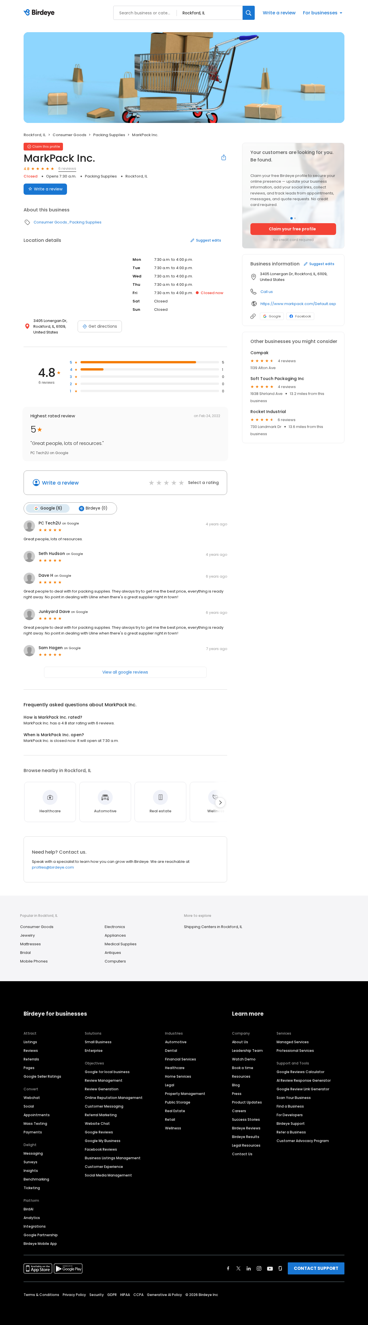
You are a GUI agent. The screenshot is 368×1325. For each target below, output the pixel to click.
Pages (29, 1067)
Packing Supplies (109, 135)
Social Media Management (108, 1175)
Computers (115, 961)
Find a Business (290, 1106)
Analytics (32, 1217)
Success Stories (246, 1119)
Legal (169, 1085)
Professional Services (295, 1050)
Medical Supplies (121, 944)
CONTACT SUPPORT (316, 1268)
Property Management (185, 1093)
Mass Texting (35, 1123)
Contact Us (242, 1154)
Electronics (115, 926)
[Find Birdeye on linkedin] (248, 1268)
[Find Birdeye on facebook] (228, 1268)
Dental (171, 1050)
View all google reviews (125, 672)
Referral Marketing (101, 1114)
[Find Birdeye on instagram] (259, 1268)
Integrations (35, 1226)
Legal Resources (246, 1145)
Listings (30, 1041)
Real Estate (175, 1110)
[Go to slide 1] (291, 218)
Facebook (303, 316)
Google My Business (102, 1140)
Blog (236, 1085)
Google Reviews (99, 1132)
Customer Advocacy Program (303, 1140)
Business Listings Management (113, 1158)
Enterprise (94, 1050)
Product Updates (247, 1102)
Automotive (176, 1041)
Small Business (98, 1041)
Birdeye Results (245, 1136)
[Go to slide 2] (295, 218)
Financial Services (180, 1059)
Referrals (31, 1059)
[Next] (220, 802)
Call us (266, 291)
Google (275, 316)
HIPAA (125, 1294)
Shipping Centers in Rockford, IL (213, 926)
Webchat (32, 1097)
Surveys (30, 1162)
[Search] (249, 13)
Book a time (242, 1067)
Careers (239, 1110)
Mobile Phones (34, 961)
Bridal (25, 952)
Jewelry (27, 935)
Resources (241, 1076)
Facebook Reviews (101, 1149)
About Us (240, 1041)
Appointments (37, 1114)
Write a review (279, 12)
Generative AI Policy (164, 1294)
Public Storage (177, 1102)
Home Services (178, 1076)
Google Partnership (41, 1235)
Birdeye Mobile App (40, 1243)
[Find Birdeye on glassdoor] (280, 1268)
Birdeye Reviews (246, 1128)
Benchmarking (36, 1179)
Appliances (115, 935)
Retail (170, 1119)
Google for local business (107, 1071)
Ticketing (32, 1187)
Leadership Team (247, 1050)
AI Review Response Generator (304, 1080)
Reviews (31, 1050)
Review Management (103, 1080)
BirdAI (28, 1209)
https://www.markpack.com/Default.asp (298, 303)
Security (96, 1294)
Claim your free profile (292, 229)
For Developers (290, 1114)
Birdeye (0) (96, 508)
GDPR (112, 1294)
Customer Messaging (104, 1106)
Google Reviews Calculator (300, 1071)
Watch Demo (244, 1059)
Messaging (33, 1153)
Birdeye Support (291, 1123)
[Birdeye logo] (40, 13)
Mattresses (30, 944)
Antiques (113, 952)
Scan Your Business (294, 1097)
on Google (70, 523)
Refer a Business (291, 1132)
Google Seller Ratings (42, 1076)
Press (236, 1093)
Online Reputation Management (114, 1097)
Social (29, 1106)
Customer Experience (104, 1166)
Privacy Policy (74, 1294)
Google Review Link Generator (303, 1089)
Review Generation (101, 1089)
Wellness (173, 1128)
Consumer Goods (69, 135)
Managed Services (293, 1041)
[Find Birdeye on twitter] (238, 1268)
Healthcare (175, 1067)
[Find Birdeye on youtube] (270, 1268)
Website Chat (97, 1123)
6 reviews (67, 168)
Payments (33, 1132)
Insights (31, 1170)
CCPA (138, 1294)
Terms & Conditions (41, 1294)
